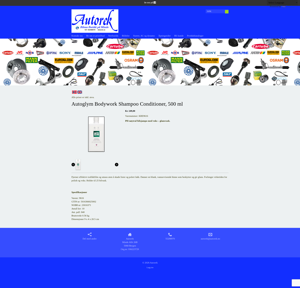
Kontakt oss (77, 35)
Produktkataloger (195, 35)
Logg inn (150, 267)
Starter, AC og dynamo (144, 35)
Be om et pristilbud (95, 35)
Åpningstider (164, 35)
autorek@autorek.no (210, 238)
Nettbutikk (113, 35)
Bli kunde (179, 35)
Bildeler (126, 35)
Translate (290, 6)
